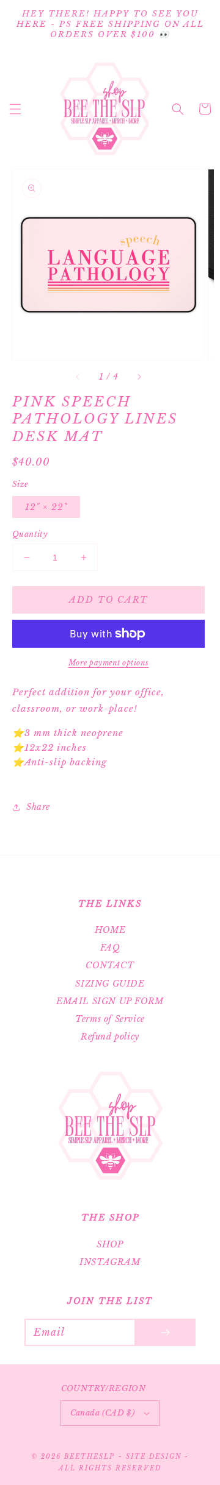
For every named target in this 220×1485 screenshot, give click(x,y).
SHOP (110, 1244)
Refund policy (110, 1036)
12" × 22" (46, 506)
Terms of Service (110, 1018)
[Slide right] (138, 377)
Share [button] (38, 806)
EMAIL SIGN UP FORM (110, 1001)
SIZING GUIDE (109, 983)
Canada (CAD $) (102, 1413)
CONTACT (110, 965)
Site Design (154, 1457)
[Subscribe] (165, 1332)
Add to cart (108, 599)
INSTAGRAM (109, 1261)
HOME (110, 929)
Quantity (30, 534)
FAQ (110, 947)
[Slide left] (78, 377)
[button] (15, 109)
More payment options (108, 662)
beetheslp (89, 1457)
